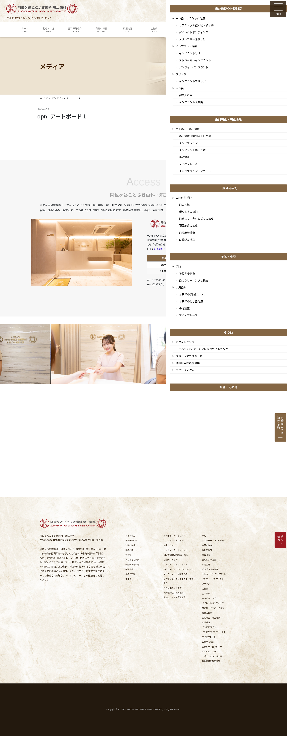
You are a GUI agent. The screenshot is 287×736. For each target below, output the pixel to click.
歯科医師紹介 (131, 540)
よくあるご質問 (132, 559)
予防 (204, 535)
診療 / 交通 (130, 574)
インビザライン (209, 627)
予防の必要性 (187, 273)
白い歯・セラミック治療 (213, 607)
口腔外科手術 (184, 198)
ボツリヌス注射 (185, 370)
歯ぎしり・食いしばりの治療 (196, 218)
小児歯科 (206, 564)
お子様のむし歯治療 (191, 301)
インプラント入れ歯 (191, 102)
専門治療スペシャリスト (174, 535)
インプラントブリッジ (192, 81)
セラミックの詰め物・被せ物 (196, 25)
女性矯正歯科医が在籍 (174, 540)
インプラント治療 (210, 569)
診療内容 (129, 550)
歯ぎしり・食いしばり (212, 646)
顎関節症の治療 (209, 651)
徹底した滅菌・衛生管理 (175, 597)
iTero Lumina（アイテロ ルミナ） (179, 569)
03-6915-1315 (161, 248)
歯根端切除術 (187, 233)
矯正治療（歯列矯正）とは (195, 136)
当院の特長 (130, 545)
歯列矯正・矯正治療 (211, 617)
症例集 (128, 554)
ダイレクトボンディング (213, 603)
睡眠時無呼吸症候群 (211, 661)
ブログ (128, 578)
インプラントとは (189, 53)
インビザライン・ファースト (196, 171)
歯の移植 (206, 593)
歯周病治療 (207, 545)
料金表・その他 (132, 564)
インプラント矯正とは (192, 150)
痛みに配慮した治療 (173, 587)
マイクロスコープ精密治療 (175, 574)
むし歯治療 (207, 550)
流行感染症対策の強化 (174, 592)
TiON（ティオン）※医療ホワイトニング (203, 349)
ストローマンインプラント (176, 564)
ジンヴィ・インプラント (213, 578)
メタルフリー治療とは (192, 39)
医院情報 (129, 569)
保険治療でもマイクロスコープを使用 (178, 580)
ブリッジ (206, 583)
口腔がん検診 (208, 641)
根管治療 (206, 554)
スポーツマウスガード (212, 656)
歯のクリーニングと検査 (213, 540)
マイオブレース (209, 636)
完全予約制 (169, 545)
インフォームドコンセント (176, 550)
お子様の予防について (192, 294)
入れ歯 (205, 588)
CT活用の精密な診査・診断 (176, 554)
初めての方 (130, 535)
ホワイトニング (209, 598)
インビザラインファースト (214, 632)
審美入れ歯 (207, 612)
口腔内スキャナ (171, 559)
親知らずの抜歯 (209, 559)
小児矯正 (206, 622)
